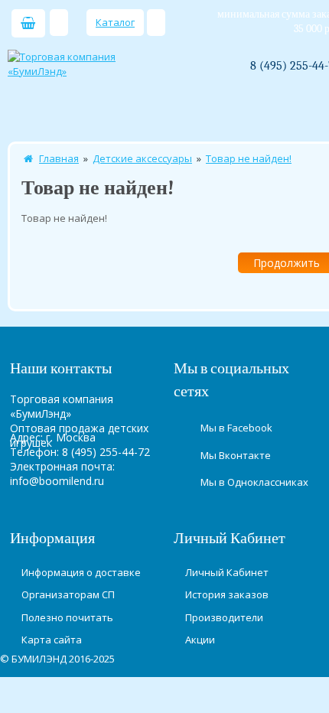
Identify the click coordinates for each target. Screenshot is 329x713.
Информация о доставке (81, 572)
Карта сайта (51, 639)
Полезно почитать (67, 617)
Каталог (115, 22)
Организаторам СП (68, 594)
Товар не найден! (249, 158)
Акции (200, 639)
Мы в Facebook (236, 428)
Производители (224, 617)
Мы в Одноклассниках (254, 482)
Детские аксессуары (142, 158)
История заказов (227, 594)
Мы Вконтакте (235, 455)
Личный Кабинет (227, 572)
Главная (59, 158)
